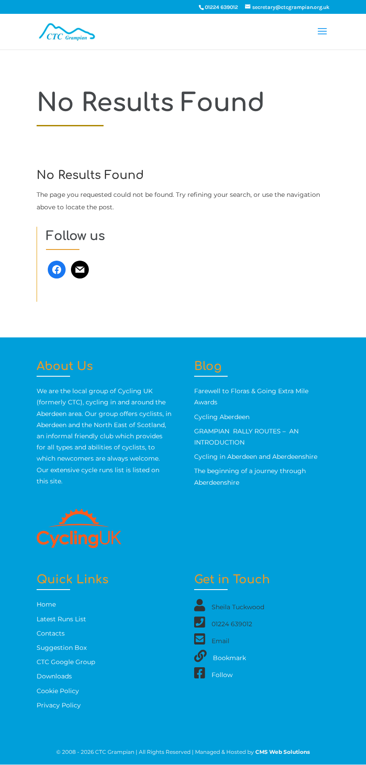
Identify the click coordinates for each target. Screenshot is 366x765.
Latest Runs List (61, 619)
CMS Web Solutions (282, 751)
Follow (222, 675)
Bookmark (229, 658)
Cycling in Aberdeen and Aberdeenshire (255, 457)
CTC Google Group (66, 662)
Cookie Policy (58, 691)
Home (46, 604)
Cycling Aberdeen (222, 417)
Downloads (54, 676)
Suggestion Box (62, 648)
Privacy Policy (59, 705)
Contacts (51, 633)
